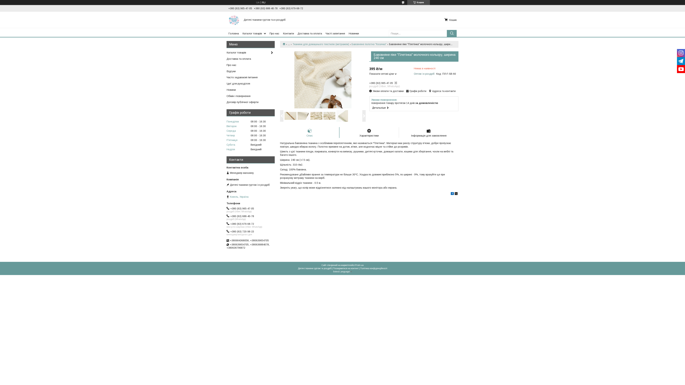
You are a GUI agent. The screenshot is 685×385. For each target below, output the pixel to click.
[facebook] (452, 194)
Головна (233, 33)
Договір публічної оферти (242, 102)
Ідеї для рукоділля (238, 83)
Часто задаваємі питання (242, 77)
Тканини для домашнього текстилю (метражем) (321, 44)
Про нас (274, 33)
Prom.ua (359, 265)
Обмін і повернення (238, 95)
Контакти (288, 33)
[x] (456, 194)
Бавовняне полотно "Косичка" (369, 44)
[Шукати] (452, 33)
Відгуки (231, 71)
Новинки (354, 33)
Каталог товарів (252, 33)
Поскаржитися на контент (346, 268)
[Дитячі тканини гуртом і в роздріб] (233, 19)
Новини (231, 89)
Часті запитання (335, 33)
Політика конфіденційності (373, 268)
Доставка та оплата (310, 33)
